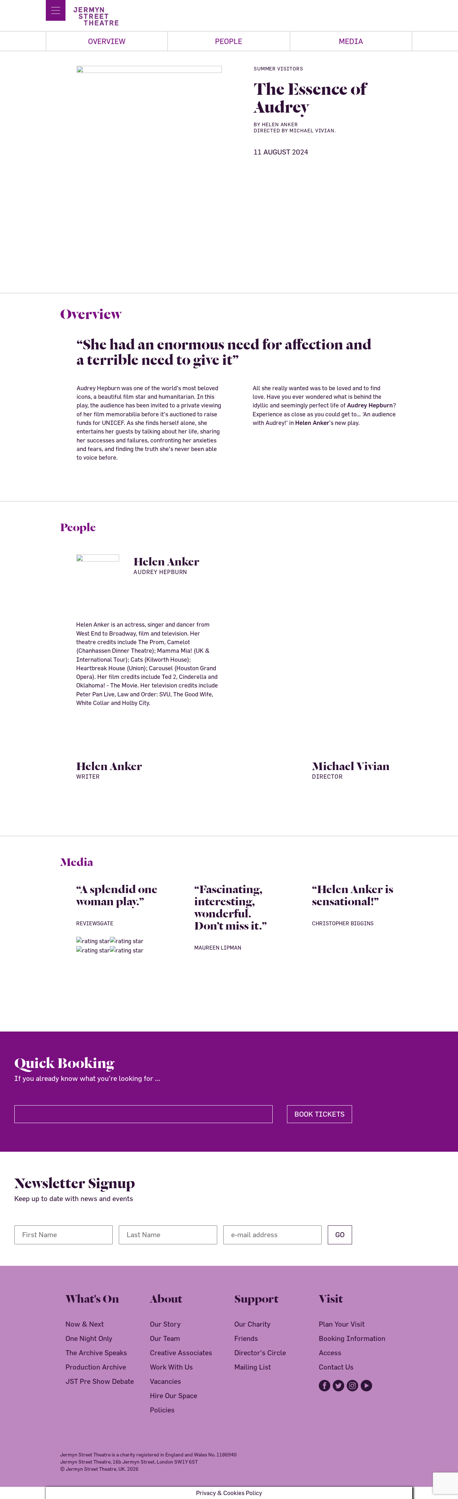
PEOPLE (228, 41)
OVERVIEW (107, 41)
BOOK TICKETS (319, 1114)
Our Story (165, 1324)
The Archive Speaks (96, 1352)
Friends (246, 1338)
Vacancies (165, 1381)
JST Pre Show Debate (99, 1381)
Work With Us (171, 1367)
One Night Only (88, 1338)
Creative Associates (181, 1352)
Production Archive (95, 1367)
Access (330, 1352)
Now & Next (84, 1324)
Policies (162, 1410)
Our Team (165, 1338)
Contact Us (336, 1367)
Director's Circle (260, 1352)
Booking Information (352, 1338)
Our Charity (252, 1324)
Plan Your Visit (342, 1324)
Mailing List (252, 1367)
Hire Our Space (173, 1395)
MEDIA (351, 41)
